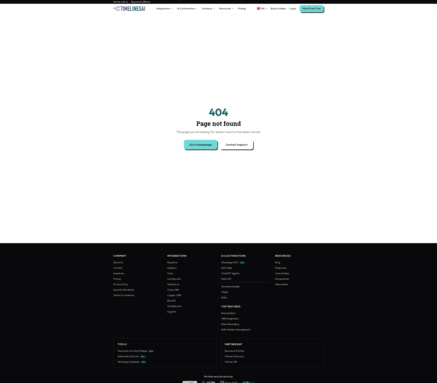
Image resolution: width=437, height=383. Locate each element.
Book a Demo (278, 8)
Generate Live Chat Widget (135, 350)
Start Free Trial (312, 8)
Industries (118, 273)
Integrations (163, 8)
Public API (226, 278)
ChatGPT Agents (230, 273)
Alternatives (281, 284)
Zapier (224, 292)
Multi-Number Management (235, 329)
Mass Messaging (230, 324)
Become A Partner (235, 350)
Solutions (207, 8)
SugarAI (171, 311)
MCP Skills (226, 267)
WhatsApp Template (131, 361)
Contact (117, 267)
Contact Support (236, 144)
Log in (292, 8)
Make (224, 297)
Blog (277, 262)
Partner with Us (120, 2)
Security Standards (123, 289)
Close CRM (173, 289)
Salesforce (173, 284)
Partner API (231, 361)
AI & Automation (186, 8)
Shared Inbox (228, 313)
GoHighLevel (174, 306)
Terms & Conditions (123, 295)
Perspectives (282, 278)
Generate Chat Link (131, 356)
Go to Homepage (200, 144)
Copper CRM (174, 295)
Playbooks (280, 267)
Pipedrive (172, 262)
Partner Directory (234, 356)
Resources (225, 8)
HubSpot (172, 267)
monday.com (174, 278)
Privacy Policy (120, 284)
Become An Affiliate (140, 2)
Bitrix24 (171, 300)
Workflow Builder (230, 286)
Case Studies (282, 273)
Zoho (170, 273)
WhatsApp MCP (232, 262)
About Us (118, 262)
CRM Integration (230, 318)
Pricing (242, 8)
